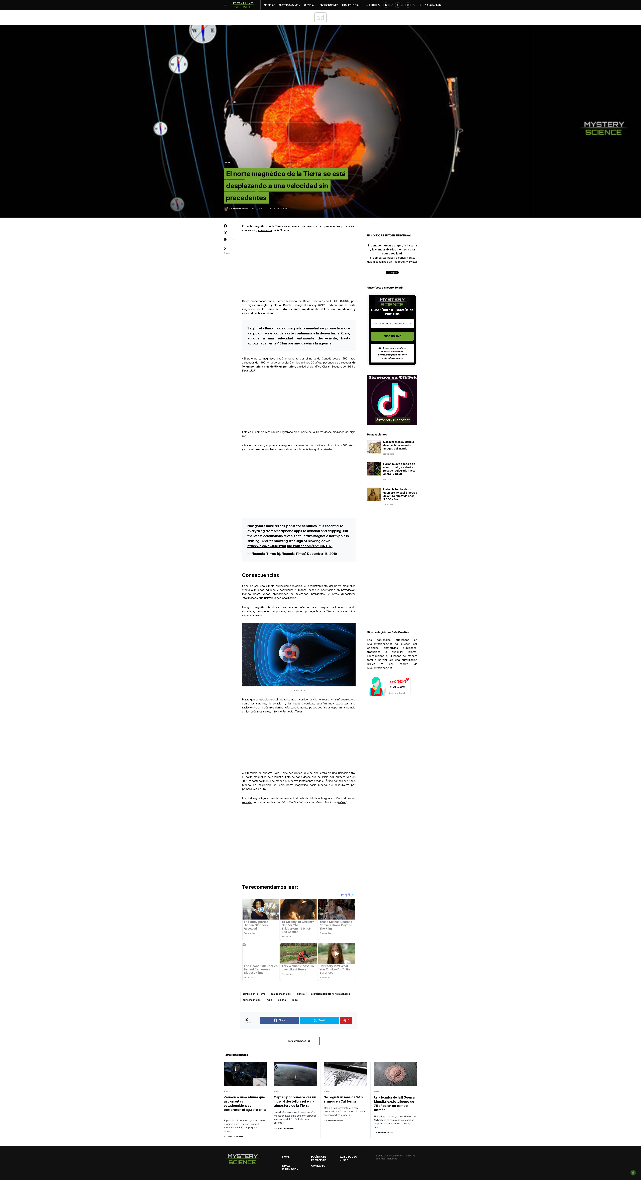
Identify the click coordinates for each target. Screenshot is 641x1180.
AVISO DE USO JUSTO (348, 1158)
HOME (286, 1156)
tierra (295, 999)
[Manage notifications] (633, 1172)
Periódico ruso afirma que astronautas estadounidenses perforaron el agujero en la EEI (245, 1105)
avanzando (265, 230)
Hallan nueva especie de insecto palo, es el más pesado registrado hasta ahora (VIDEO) (399, 469)
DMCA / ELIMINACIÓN (290, 1167)
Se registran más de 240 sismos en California (343, 1099)
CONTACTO (318, 1165)
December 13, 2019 (322, 554)
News (227, 162)
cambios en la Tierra (254, 993)
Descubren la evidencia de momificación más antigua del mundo (398, 445)
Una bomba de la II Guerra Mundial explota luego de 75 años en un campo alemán (394, 1103)
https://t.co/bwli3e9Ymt (266, 546)
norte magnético (252, 999)
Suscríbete (435, 5)
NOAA (342, 802)
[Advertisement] (299, 261)
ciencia (301, 993)
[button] (225, 5)
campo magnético (281, 993)
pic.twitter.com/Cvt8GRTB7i (310, 546)
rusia (269, 999)
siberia (282, 999)
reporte (247, 802)
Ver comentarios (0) (299, 1040)
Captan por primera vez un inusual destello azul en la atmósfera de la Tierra (295, 1101)
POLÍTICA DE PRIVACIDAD (319, 1158)
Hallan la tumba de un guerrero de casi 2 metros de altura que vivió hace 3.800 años (400, 494)
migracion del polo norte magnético (330, 993)
